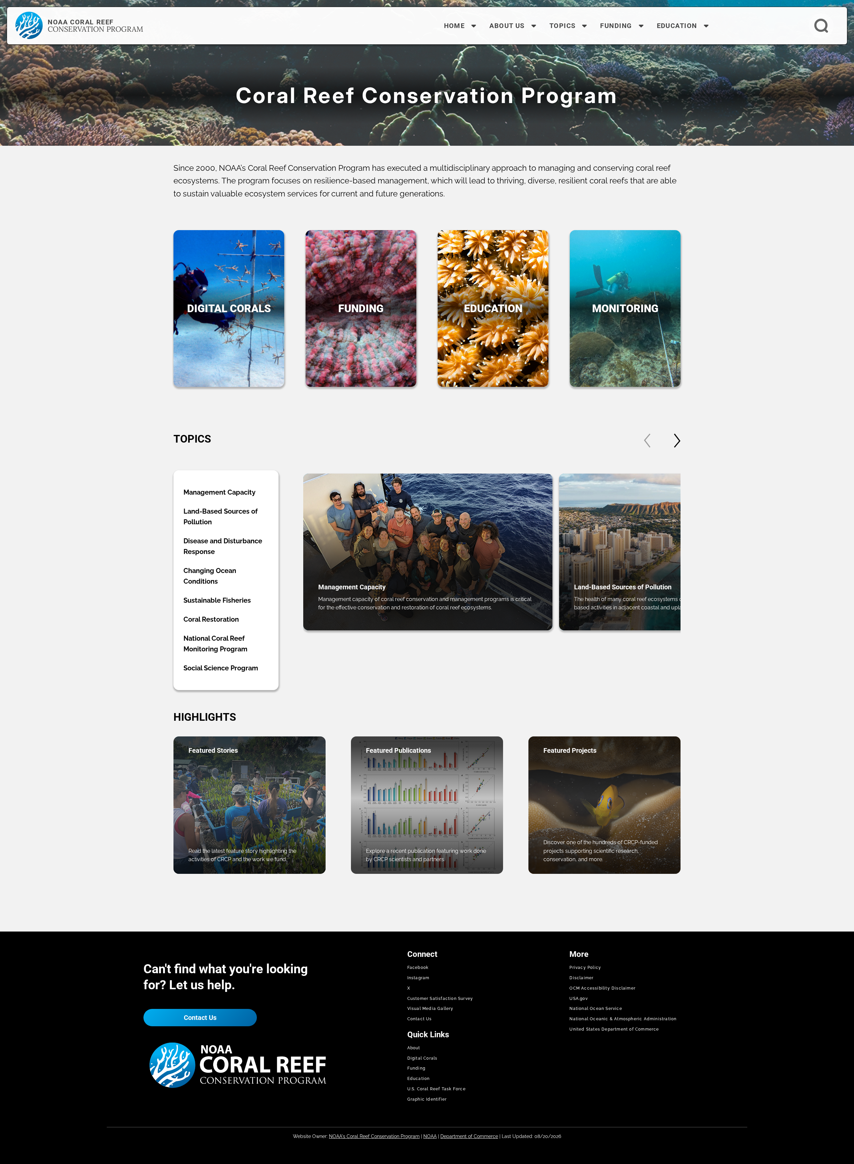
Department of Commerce (469, 1136)
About (413, 1048)
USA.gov (578, 998)
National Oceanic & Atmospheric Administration (623, 1019)
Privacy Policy (585, 967)
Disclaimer (581, 978)
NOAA (430, 1136)
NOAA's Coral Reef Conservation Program (374, 1136)
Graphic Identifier (427, 1099)
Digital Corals (422, 1058)
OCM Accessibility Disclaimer (602, 988)
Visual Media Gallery (430, 1008)
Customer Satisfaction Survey (440, 998)
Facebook (418, 967)
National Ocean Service (595, 1008)
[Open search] (821, 25)
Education (418, 1078)
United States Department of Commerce (614, 1029)
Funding (416, 1068)
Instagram (418, 978)
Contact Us (200, 1018)
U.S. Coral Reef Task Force (436, 1089)
